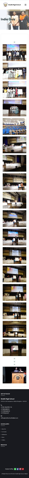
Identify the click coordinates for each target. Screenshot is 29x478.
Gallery (3, 440)
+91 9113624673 (5, 413)
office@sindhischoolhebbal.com (9, 418)
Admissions (4, 434)
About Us (4, 429)
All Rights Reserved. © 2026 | (8, 473)
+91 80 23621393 (5, 407)
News (3, 437)
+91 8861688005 (5, 409)
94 (11, 407)
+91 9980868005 (5, 411)
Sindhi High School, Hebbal (21, 473)
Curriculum (4, 431)
